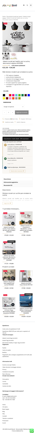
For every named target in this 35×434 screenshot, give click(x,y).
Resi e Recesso (6, 374)
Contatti (4, 416)
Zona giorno (5, 379)
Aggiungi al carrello (21, 112)
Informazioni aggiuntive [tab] (11, 182)
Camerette (5, 383)
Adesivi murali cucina (12, 129)
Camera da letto (6, 386)
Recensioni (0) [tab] (8, 185)
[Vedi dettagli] (12, 223)
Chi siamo (5, 407)
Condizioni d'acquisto (8, 371)
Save (6, 23)
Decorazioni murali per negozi (14, 16)
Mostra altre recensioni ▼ (17, 171)
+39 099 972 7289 (10, 399)
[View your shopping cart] (24, 5)
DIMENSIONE (7, 102)
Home (4, 16)
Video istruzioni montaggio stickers (11, 367)
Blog (3, 411)
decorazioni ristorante (24, 134)
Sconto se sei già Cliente (8, 365)
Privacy (4, 369)
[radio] (4, 95)
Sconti (4, 423)
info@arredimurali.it (11, 396)
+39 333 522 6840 (10, 398)
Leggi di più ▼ (7, 203)
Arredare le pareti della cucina (11, 134)
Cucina (4, 381)
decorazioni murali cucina (22, 131)
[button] (27, 5)
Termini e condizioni (7, 418)
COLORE (5, 91)
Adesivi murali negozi (11, 131)
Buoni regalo (5, 409)
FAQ (3, 413)
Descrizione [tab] (7, 179)
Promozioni (5, 420)
